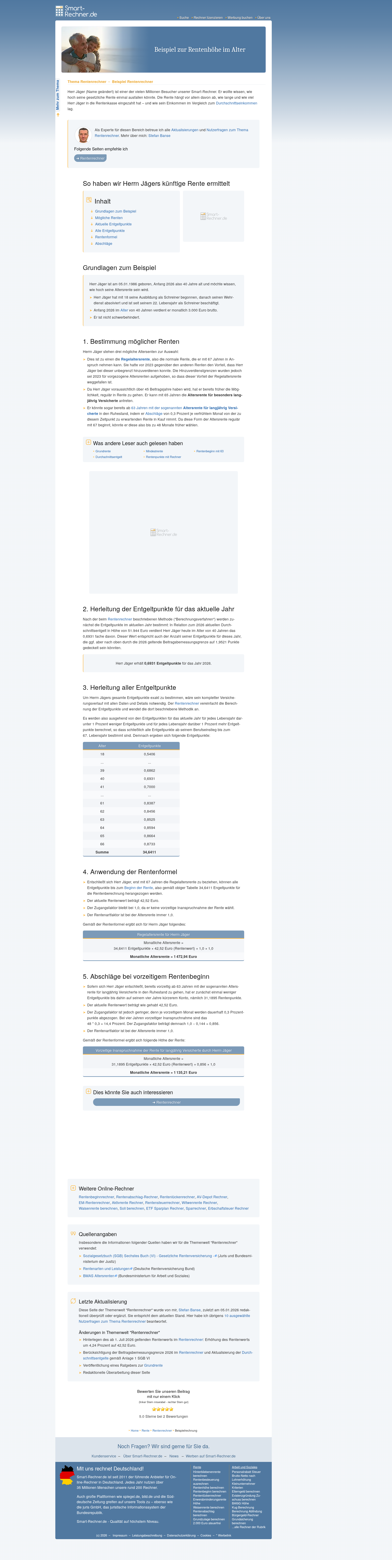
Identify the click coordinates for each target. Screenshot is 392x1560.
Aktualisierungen (184, 129)
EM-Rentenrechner (94, 1202)
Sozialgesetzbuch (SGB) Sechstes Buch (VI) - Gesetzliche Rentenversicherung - (148, 1255)
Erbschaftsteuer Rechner (228, 1208)
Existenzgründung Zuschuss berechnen (246, 1497)
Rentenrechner (92, 158)
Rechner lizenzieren (208, 17)
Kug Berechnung (243, 1507)
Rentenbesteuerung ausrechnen (206, 1481)
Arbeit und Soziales (244, 1467)
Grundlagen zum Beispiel (115, 211)
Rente (145, 1430)
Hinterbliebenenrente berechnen (206, 1474)
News (174, 1455)
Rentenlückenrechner (177, 1196)
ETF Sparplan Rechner (165, 1208)
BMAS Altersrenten (98, 1275)
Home (135, 1430)
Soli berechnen (132, 1208)
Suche (184, 17)
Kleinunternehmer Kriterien (243, 1485)
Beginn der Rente (138, 887)
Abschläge (103, 243)
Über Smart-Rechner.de (142, 1455)
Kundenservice (104, 1455)
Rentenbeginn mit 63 (210, 451)
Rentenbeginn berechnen (209, 1491)
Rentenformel (106, 237)
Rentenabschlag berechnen (203, 1513)
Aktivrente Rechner (127, 1202)
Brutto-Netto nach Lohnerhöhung (243, 1478)
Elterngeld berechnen (246, 1491)
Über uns (264, 17)
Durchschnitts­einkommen (236, 102)
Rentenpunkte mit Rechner (163, 457)
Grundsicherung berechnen (242, 1521)
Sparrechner (196, 1208)
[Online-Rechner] (76, 15)
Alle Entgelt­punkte (110, 230)
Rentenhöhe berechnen (208, 1487)
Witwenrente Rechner (199, 1202)
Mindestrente (154, 451)
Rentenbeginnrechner (96, 1196)
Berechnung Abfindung (247, 1511)
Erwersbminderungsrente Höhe (209, 1501)
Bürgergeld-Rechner (245, 1515)
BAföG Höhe (240, 1503)
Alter (124, 309)
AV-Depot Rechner (212, 1196)
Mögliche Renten (109, 217)
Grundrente (103, 451)
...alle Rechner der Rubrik (248, 1527)
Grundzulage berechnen (209, 1519)
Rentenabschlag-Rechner (137, 1196)
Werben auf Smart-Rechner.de (211, 1455)
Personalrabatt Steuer (246, 1472)
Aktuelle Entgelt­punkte (113, 224)
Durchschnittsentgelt (109, 457)
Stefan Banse (159, 135)
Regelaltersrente (135, 359)
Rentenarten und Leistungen (106, 1268)
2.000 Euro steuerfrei (207, 1523)
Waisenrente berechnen (98, 1208)
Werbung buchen (240, 17)
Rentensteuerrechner (162, 1202)
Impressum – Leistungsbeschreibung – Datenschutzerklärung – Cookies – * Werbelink (172, 1535)
